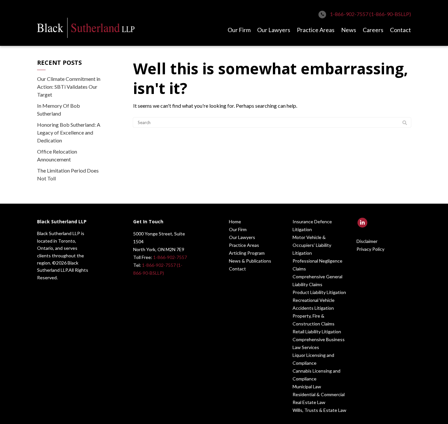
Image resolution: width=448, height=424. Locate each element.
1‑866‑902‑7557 (170, 257)
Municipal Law (307, 386)
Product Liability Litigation (319, 292)
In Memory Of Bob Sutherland (58, 109)
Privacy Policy (370, 249)
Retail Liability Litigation (317, 331)
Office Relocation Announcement (57, 155)
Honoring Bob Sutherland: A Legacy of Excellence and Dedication (68, 132)
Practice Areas (316, 29)
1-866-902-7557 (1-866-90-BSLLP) (370, 14)
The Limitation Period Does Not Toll (68, 174)
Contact (400, 29)
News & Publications (250, 261)
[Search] (404, 123)
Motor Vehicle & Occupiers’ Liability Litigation (312, 245)
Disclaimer (366, 241)
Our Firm (239, 29)
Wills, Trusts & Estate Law (319, 410)
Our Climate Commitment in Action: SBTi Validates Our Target (68, 87)
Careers (373, 29)
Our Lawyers (273, 29)
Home (235, 221)
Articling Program (247, 253)
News (348, 29)
